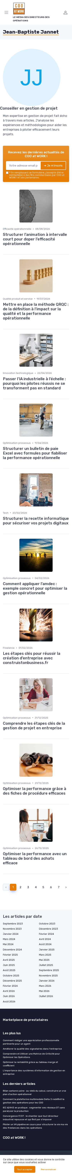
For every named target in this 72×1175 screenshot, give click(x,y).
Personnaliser (48, 1169)
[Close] (63, 573)
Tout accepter (24, 1169)
